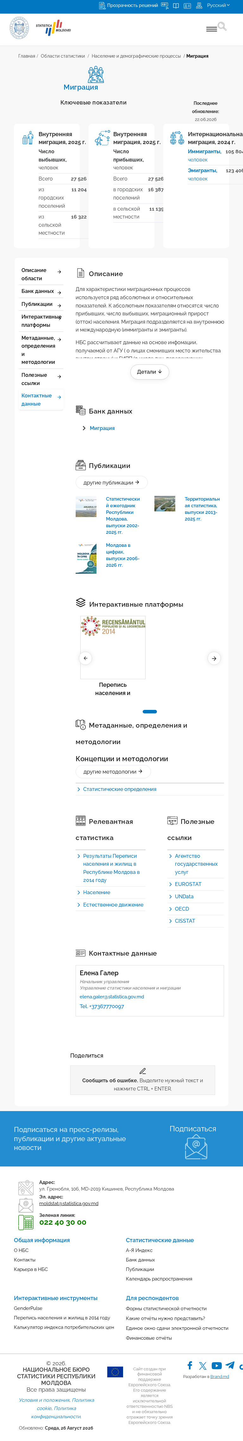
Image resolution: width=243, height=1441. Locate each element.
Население (96, 892)
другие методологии (111, 771)
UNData (184, 897)
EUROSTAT (188, 884)
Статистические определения (119, 789)
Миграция (102, 428)
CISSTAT (185, 921)
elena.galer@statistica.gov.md (112, 997)
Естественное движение (113, 905)
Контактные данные (37, 400)
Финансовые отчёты (149, 1338)
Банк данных (38, 291)
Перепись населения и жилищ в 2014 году (62, 1318)
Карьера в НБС (31, 1269)
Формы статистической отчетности (166, 1308)
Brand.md (219, 1376)
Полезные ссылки (34, 379)
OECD (182, 909)
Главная (26, 56)
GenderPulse (28, 1308)
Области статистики (63, 56)
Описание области (34, 274)
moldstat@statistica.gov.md (68, 1203)
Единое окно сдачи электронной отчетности (177, 1328)
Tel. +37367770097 (102, 1006)
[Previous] (85, 658)
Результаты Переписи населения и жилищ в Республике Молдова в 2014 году (111, 868)
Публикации (37, 304)
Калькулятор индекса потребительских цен (64, 1327)
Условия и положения (44, 1400)
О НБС (21, 1250)
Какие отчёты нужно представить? (165, 1318)
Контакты (24, 1260)
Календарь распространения (159, 1279)
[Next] (214, 658)
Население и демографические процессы (136, 56)
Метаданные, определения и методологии (38, 350)
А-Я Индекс (139, 1250)
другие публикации (109, 482)
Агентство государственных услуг (196, 864)
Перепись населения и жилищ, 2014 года (112, 689)
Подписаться (193, 1128)
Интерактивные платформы (42, 321)
